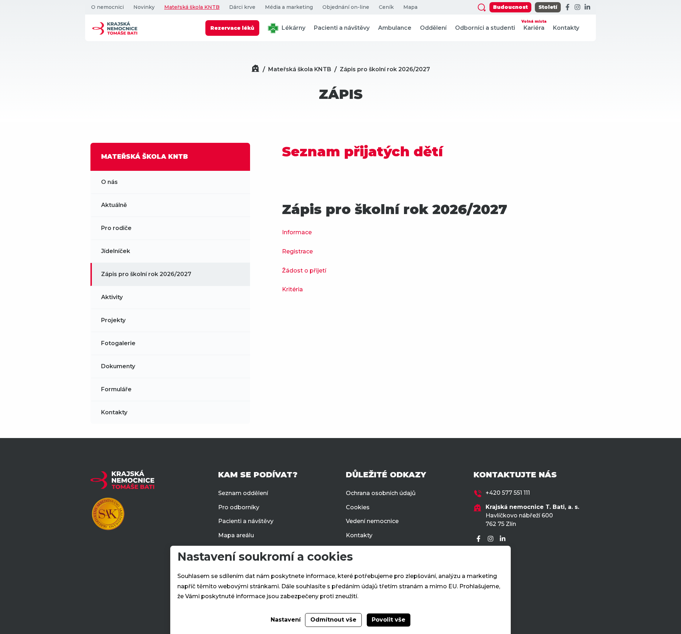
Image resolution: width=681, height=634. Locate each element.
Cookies (358, 507)
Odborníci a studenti (485, 27)
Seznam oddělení (243, 493)
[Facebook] (567, 7)
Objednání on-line (345, 7)
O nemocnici (107, 7)
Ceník (386, 7)
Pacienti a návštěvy (342, 27)
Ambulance (394, 27)
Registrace (297, 251)
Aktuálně (114, 205)
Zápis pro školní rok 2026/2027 (385, 69)
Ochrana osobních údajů (381, 493)
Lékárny (292, 27)
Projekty (113, 320)
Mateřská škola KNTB (192, 7)
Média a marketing (289, 7)
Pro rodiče (116, 228)
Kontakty (566, 27)
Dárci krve (242, 7)
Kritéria (292, 289)
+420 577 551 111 (508, 492)
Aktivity (112, 297)
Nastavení (286, 619)
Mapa (410, 7)
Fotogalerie (118, 343)
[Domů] (255, 69)
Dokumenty (118, 366)
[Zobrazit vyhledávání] (481, 7)
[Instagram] (577, 7)
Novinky (144, 7)
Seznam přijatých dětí (364, 151)
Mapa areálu (236, 535)
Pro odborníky (238, 507)
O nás (109, 182)
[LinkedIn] (587, 7)
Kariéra (534, 25)
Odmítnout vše (333, 619)
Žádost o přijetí (304, 270)
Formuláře (116, 389)
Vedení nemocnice (372, 521)
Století (547, 7)
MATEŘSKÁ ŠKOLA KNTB (144, 157)
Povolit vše (388, 619)
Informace (297, 232)
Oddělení (433, 27)
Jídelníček (115, 251)
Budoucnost (510, 7)
